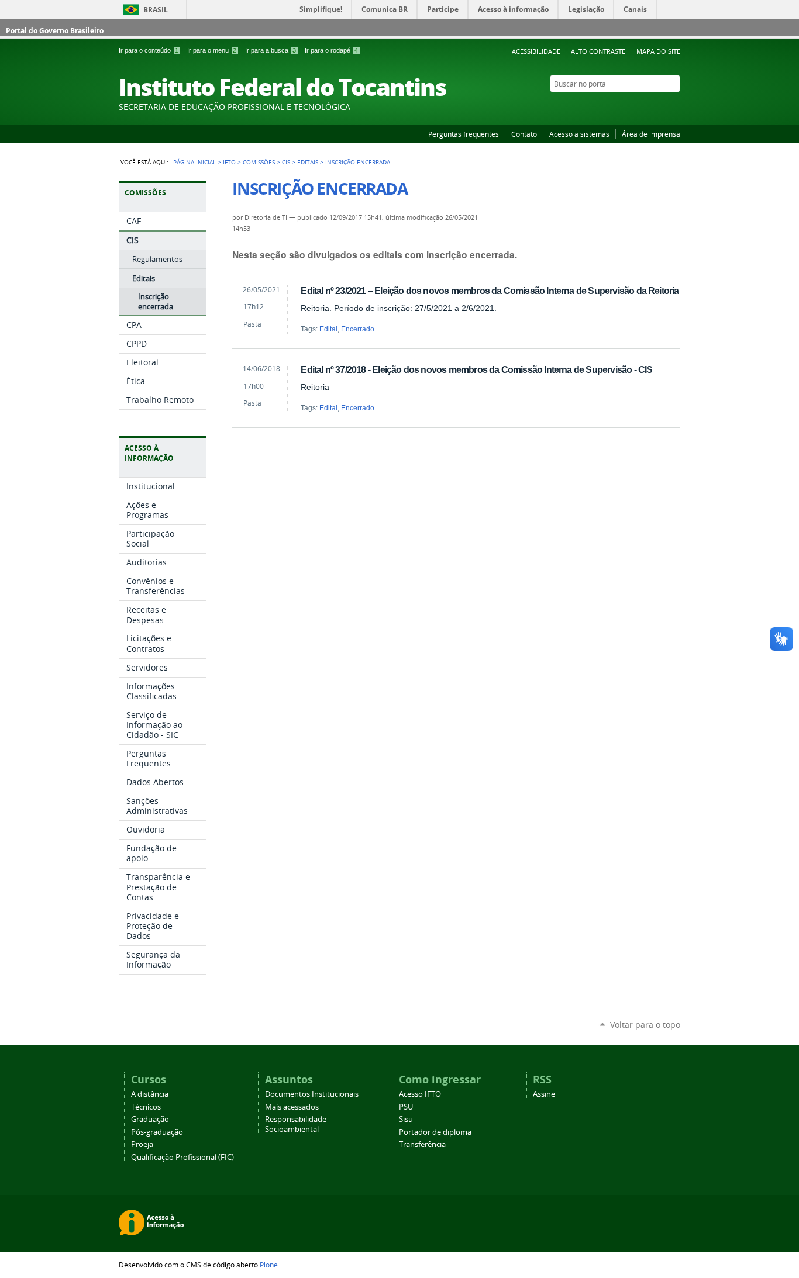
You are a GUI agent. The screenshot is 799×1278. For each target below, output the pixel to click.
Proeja (142, 1144)
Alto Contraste (598, 51)
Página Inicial (194, 162)
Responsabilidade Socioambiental (295, 1124)
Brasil (155, 10)
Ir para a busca (270, 50)
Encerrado (357, 329)
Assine (544, 1094)
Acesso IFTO (420, 1094)
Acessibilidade (536, 51)
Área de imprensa (651, 134)
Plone (269, 1264)
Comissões (259, 162)
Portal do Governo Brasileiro (55, 31)
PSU (406, 1107)
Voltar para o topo (645, 1024)
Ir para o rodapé (331, 50)
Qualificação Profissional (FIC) (182, 1157)
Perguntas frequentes (463, 134)
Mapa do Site (658, 51)
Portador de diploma (435, 1132)
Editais (307, 162)
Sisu (406, 1119)
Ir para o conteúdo (148, 50)
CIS (286, 162)
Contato (524, 134)
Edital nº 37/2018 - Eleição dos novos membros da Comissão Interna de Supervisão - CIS (476, 369)
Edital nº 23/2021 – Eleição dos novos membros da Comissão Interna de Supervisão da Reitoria (490, 290)
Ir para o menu (211, 50)
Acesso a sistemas (579, 134)
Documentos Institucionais (312, 1094)
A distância (149, 1094)
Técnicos (146, 1107)
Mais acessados (292, 1107)
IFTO (229, 162)
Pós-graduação (157, 1132)
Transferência (422, 1144)
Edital (328, 329)
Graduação (150, 1119)
